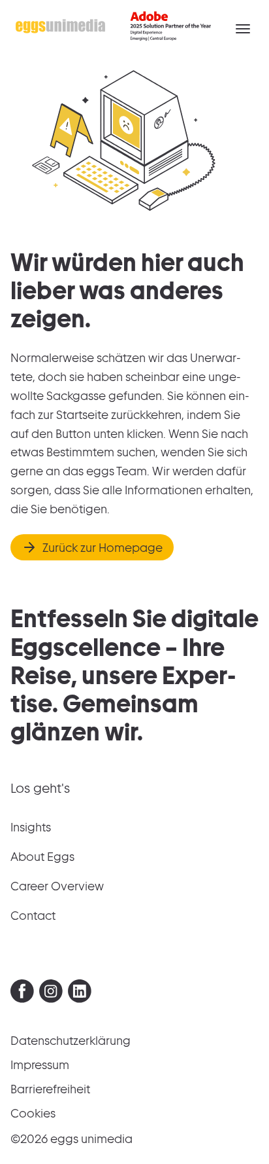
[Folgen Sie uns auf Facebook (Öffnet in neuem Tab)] (22, 994)
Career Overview (57, 886)
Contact (32, 915)
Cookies (32, 1113)
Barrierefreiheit (50, 1089)
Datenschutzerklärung (70, 1040)
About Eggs (42, 857)
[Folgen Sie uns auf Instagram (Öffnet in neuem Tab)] (51, 994)
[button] (242, 28)
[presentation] (22, 991)
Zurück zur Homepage (102, 548)
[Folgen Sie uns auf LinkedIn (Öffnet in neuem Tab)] (79, 994)
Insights (30, 827)
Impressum (39, 1065)
